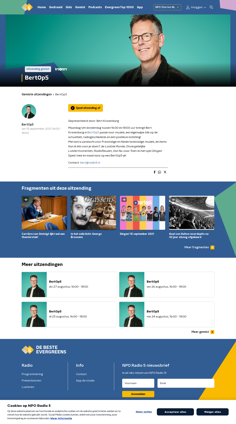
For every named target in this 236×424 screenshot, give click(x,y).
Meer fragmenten (196, 247)
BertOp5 (28, 124)
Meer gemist (200, 332)
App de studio (85, 380)
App (140, 7)
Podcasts (95, 7)
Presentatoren (31, 380)
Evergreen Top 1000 (119, 7)
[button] (211, 7)
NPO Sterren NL (165, 7)
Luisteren (28, 387)
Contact (81, 374)
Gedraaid (55, 7)
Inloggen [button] (196, 7)
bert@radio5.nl (90, 162)
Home (42, 7)
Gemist (80, 7)
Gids (69, 7)
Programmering (32, 374)
